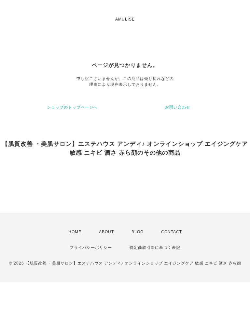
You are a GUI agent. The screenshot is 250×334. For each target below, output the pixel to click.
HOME (74, 232)
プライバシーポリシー (91, 247)
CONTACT (171, 232)
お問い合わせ (177, 107)
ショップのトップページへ (72, 107)
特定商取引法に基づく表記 (155, 247)
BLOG (138, 232)
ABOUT (106, 232)
